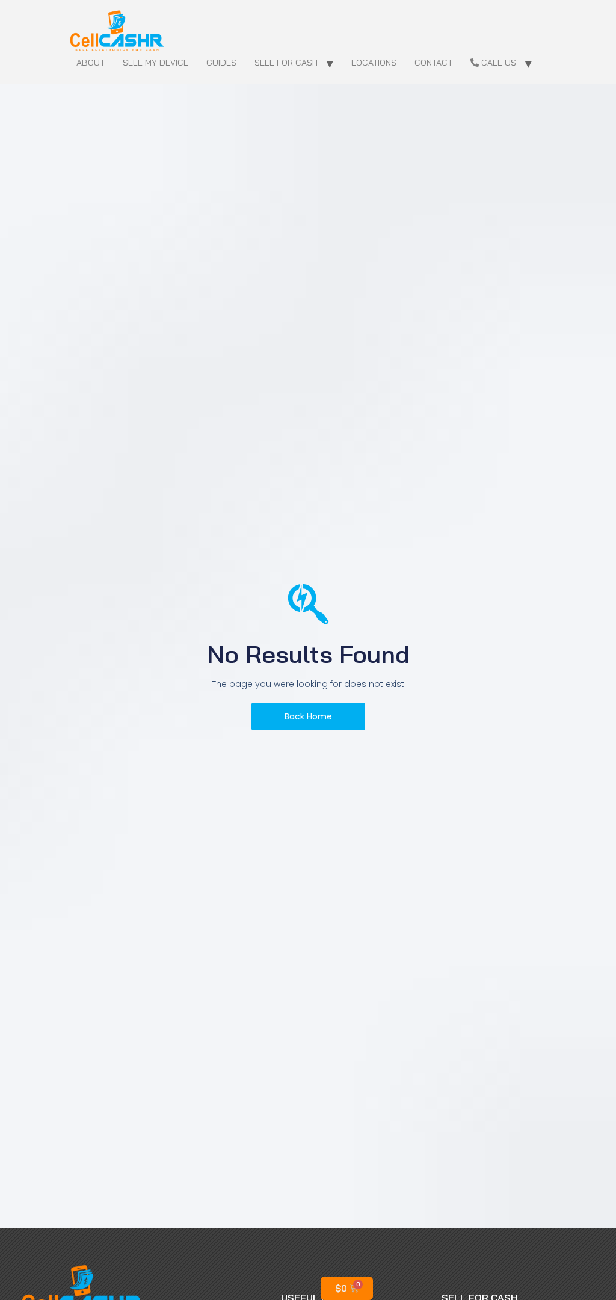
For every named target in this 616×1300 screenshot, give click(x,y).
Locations (373, 62)
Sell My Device (155, 62)
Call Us (497, 62)
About (90, 62)
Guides (221, 62)
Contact (433, 62)
